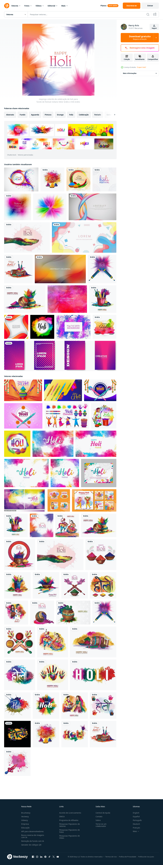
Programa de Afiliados (68, 820)
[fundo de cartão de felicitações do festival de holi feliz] (102, 269)
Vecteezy (25, 816)
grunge (60, 114)
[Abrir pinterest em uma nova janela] (45, 857)
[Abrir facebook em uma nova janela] (33, 857)
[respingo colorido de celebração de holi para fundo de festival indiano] (27, 237)
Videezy (24, 820)
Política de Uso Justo (146, 856)
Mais (63, 5)
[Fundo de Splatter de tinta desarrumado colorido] (73, 327)
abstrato (10, 114)
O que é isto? (141, 67)
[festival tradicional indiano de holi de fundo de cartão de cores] (102, 299)
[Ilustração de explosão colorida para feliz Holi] (42, 327)
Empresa (25, 824)
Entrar (150, 5)
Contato (99, 816)
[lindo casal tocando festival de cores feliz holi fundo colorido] (67, 525)
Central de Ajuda (103, 813)
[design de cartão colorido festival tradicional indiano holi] (93, 642)
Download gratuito (140, 37)
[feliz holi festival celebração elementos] (66, 416)
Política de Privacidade (127, 856)
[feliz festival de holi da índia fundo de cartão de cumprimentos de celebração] (24, 299)
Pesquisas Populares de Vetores (69, 825)
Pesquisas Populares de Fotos (69, 831)
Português (137, 820)
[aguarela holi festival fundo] (52, 444)
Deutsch (136, 824)
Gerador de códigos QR (31, 845)
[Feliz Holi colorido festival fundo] (17, 206)
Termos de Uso (111, 856)
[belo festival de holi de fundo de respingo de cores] (74, 734)
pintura (48, 114)
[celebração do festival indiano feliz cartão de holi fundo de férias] (52, 179)
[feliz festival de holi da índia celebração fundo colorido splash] (46, 705)
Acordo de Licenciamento (70, 813)
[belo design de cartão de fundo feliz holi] (19, 642)
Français (136, 827)
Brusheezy (25, 813)
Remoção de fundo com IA (32, 841)
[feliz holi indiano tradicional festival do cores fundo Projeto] (103, 416)
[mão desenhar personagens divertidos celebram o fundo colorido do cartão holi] (16, 613)
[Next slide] (112, 115)
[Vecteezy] (6, 5)
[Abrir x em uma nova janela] (54, 857)
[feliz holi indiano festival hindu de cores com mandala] (104, 179)
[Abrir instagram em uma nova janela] (37, 857)
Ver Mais (104, 144)
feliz (71, 114)
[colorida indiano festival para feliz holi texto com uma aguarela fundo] (24, 500)
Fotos (26, 5)
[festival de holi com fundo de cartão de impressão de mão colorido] (52, 674)
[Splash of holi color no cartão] (21, 179)
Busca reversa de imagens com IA (32, 836)
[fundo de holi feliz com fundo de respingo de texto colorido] (93, 674)
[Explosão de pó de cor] (50, 206)
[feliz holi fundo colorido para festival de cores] (18, 269)
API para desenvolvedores (32, 831)
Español (136, 816)
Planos (103, 5)
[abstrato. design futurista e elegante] (92, 206)
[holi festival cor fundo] (98, 473)
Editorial (51, 5)
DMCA (62, 816)
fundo (22, 114)
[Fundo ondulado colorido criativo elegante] (16, 327)
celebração (84, 114)
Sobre (98, 820)
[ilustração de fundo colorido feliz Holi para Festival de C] (104, 327)
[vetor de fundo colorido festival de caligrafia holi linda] (103, 585)
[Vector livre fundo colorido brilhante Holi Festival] (67, 299)
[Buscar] (147, 14)
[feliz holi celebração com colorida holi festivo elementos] (17, 444)
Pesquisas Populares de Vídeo (69, 837)
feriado (97, 114)
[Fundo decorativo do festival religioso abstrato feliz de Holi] (78, 179)
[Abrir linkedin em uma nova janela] (41, 857)
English (136, 813)
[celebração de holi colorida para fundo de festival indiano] (17, 762)
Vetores (14, 5)
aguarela (35, 114)
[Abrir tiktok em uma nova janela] (49, 857)
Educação (25, 827)
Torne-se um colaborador (101, 825)
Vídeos (38, 5)
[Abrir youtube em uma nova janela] (58, 857)
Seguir (154, 28)
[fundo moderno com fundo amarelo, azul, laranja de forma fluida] (84, 237)
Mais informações (129, 73)
